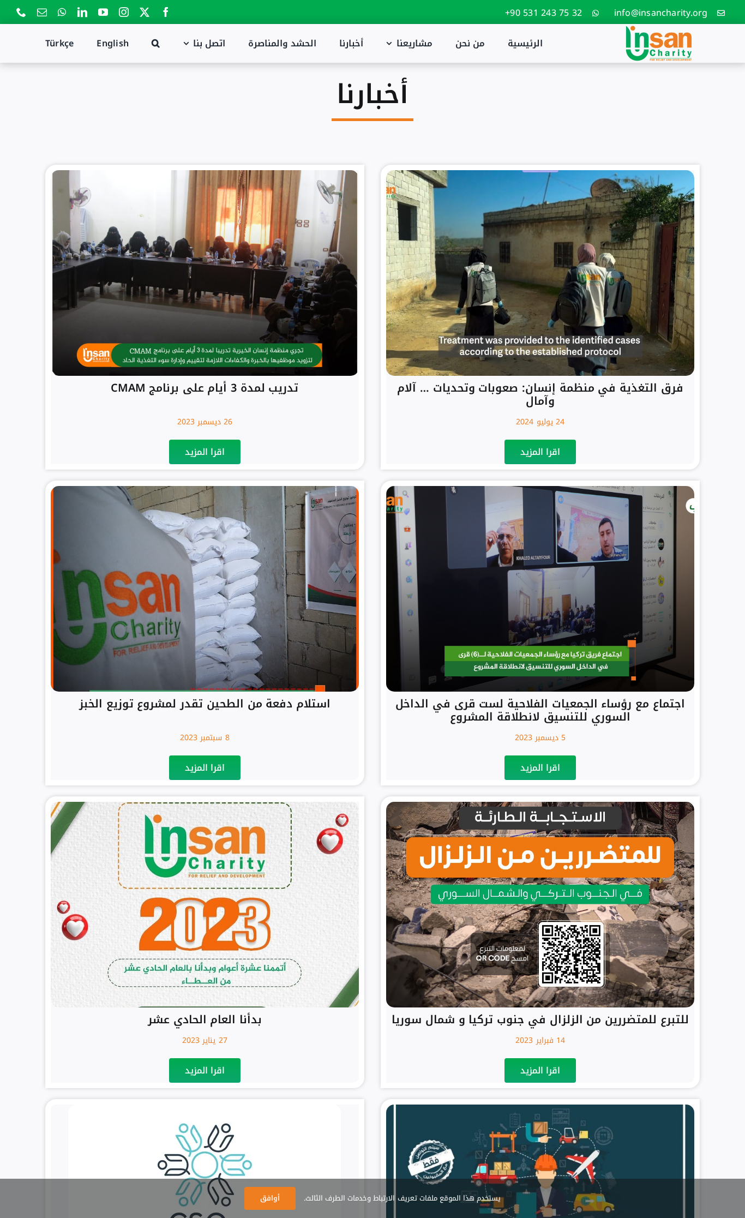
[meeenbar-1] (204, 1108)
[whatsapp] (62, 12)
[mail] (42, 12)
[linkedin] (82, 12)
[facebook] (166, 12)
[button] (156, 43)
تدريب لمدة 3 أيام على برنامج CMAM (204, 387)
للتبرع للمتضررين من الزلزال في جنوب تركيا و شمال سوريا (540, 1019)
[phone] (21, 12)
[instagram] (124, 12)
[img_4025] (205, 805)
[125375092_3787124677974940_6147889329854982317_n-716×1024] (540, 1108)
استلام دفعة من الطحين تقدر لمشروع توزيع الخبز (205, 703)
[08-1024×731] (205, 174)
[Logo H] (659, 28)
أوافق (270, 1198)
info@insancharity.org (661, 12)
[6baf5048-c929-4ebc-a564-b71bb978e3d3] (540, 805)
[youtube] (103, 12)
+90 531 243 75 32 (543, 12)
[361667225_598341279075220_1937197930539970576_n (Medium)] (205, 490)
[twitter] (144, 12)
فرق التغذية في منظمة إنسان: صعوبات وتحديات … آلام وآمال (540, 394)
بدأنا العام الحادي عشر (205, 1019)
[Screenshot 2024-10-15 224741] (540, 174)
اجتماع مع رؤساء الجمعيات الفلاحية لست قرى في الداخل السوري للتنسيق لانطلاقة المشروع (540, 710)
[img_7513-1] (540, 490)
